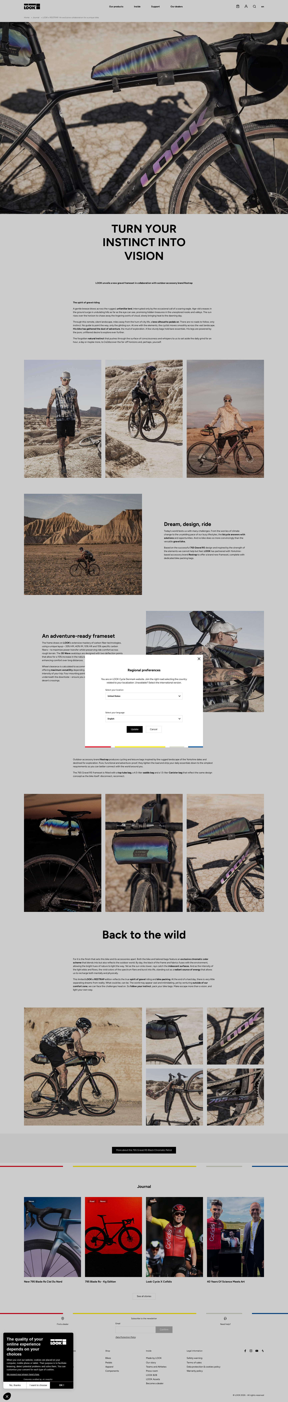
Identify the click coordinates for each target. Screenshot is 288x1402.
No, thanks (15, 1385)
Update (134, 729)
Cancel (153, 729)
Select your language (114, 712)
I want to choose (38, 1385)
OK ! (61, 1385)
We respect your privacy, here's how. (23, 1374)
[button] (7, 1396)
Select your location (114, 690)
